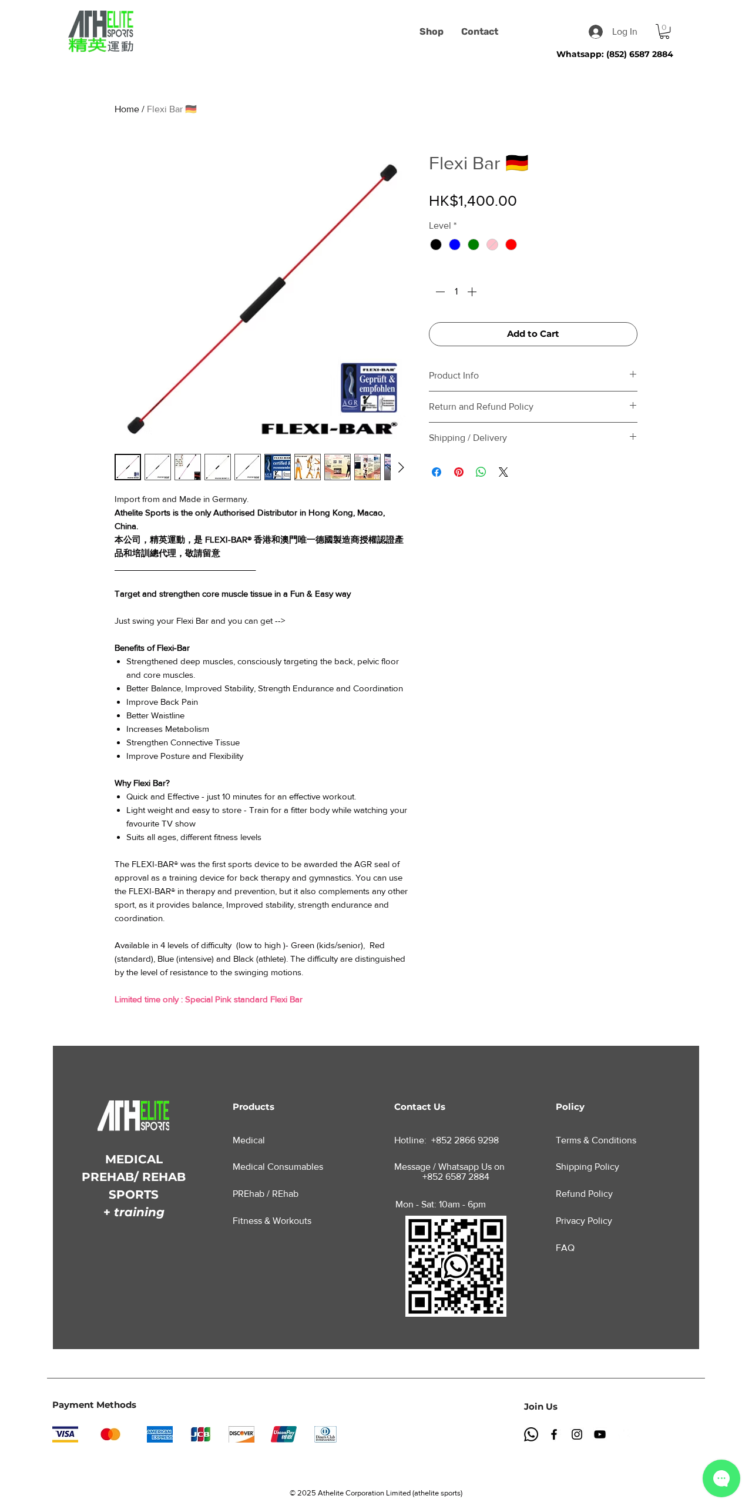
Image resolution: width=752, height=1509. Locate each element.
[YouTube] (600, 1434)
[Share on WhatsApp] (481, 472)
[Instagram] (577, 1434)
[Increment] (473, 291)
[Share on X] (503, 472)
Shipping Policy (587, 1167)
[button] (664, 31)
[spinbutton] (456, 291)
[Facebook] (554, 1434)
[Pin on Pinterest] (459, 472)
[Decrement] (439, 291)
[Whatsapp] (531, 1434)
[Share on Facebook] (436, 472)
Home (127, 109)
